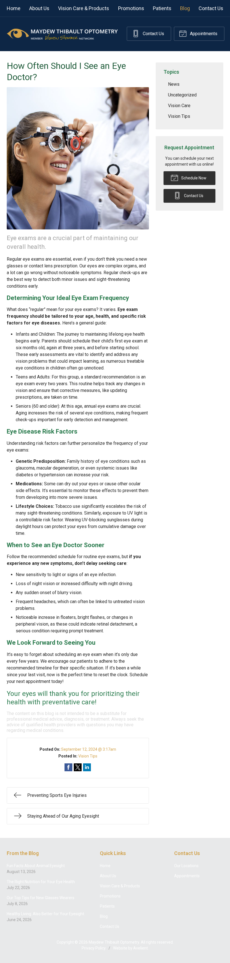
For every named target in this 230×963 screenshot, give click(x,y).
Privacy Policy (94, 948)
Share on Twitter (78, 767)
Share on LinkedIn (87, 767)
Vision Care (179, 105)
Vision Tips (87, 756)
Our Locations (186, 865)
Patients (162, 8)
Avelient (140, 948)
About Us (39, 8)
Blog (185, 8)
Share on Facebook (68, 767)
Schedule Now (193, 178)
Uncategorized (182, 95)
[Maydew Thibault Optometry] (62, 34)
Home (13, 8)
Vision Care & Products (83, 8)
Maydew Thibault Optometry (114, 942)
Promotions (131, 8)
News (174, 84)
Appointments (203, 33)
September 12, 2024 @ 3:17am (88, 749)
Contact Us (211, 8)
